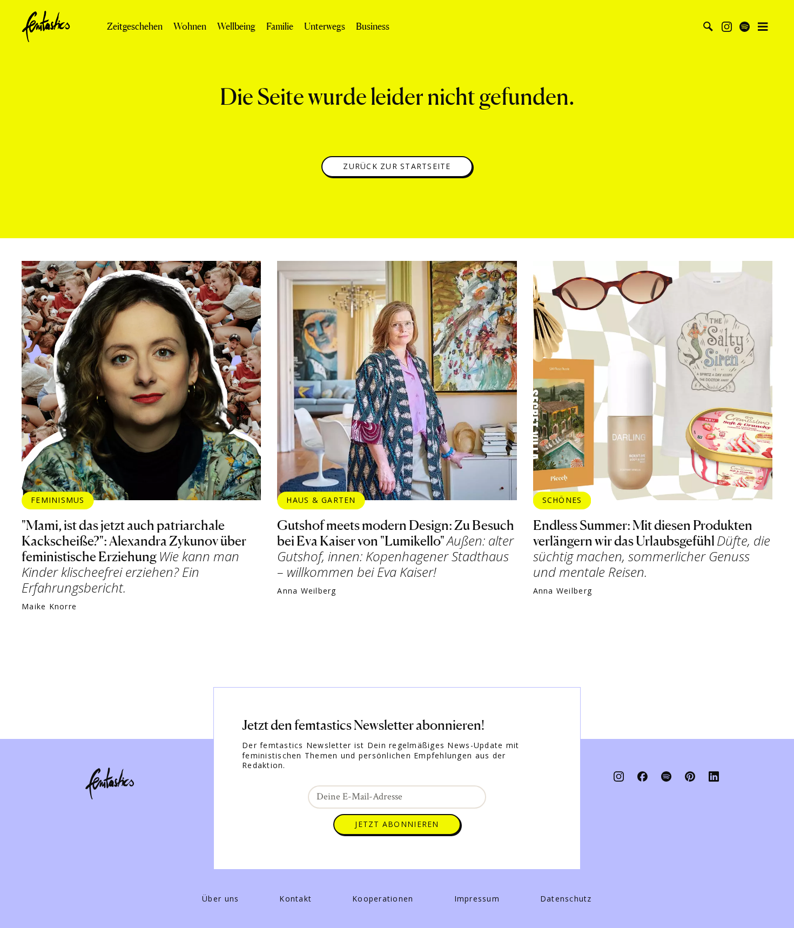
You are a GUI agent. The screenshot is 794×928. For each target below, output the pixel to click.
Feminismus (58, 500)
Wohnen (189, 26)
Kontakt (295, 899)
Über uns (220, 899)
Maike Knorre (49, 606)
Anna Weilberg (306, 591)
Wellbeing (236, 26)
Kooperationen (382, 899)
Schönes (562, 500)
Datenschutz (566, 899)
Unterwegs (324, 26)
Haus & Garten (320, 500)
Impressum (477, 899)
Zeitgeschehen (135, 26)
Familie (279, 26)
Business (372, 26)
